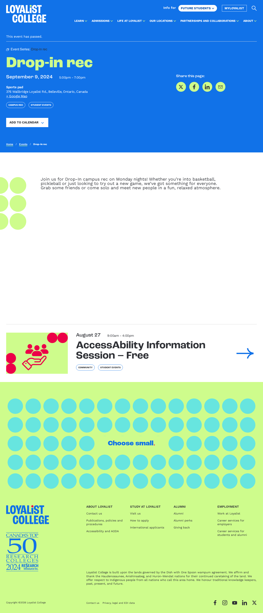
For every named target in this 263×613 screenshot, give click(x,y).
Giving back (182, 527)
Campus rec (15, 105)
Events (23, 144)
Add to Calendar (23, 122)
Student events (41, 105)
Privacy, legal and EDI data (119, 602)
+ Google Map (16, 96)
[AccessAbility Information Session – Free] (37, 353)
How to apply (139, 520)
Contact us (94, 513)
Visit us (135, 513)
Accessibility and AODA (102, 531)
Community (85, 367)
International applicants (147, 527)
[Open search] (254, 8)
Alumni (178, 513)
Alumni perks (183, 520)
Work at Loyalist (228, 513)
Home (9, 144)
